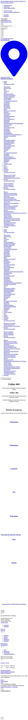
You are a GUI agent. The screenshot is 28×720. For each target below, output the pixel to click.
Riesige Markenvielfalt (9, 8)
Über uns (3, 629)
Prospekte (6, 641)
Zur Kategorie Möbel (9, 84)
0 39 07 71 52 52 (8, 10)
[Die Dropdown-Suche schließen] (2, 30)
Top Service (7, 6)
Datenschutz (7, 652)
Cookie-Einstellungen (9, 654)
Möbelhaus (6, 639)
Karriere (6, 636)
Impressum (6, 651)
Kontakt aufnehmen (5, 670)
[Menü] (2, 24)
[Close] (2, 718)
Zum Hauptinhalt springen (7, 1)
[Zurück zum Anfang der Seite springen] (2, 689)
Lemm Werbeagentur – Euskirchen (9, 687)
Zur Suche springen (19, 1)
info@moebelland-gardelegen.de (12, 12)
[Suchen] (2, 36)
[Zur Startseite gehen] (6, 22)
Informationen (4, 643)
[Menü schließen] (4, 182)
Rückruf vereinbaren (21, 604)
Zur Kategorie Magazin (9, 189)
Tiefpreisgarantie (8, 5)
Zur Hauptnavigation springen (13, 2)
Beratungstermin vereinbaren (9, 604)
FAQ (9, 20)
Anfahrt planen (4, 622)
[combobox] (8, 26)
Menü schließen (7, 379)
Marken (6, 638)
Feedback (6, 635)
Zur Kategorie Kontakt (9, 180)
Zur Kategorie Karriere (9, 172)
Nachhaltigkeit (4, 20)
